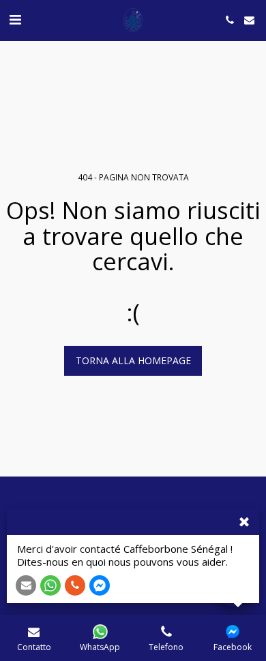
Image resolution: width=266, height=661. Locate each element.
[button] (15, 19)
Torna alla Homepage (133, 360)
